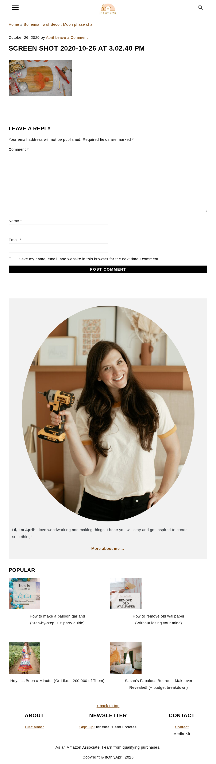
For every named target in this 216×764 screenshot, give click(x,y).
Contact (182, 727)
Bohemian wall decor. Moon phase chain (60, 24)
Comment (19, 149)
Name (15, 221)
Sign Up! (87, 727)
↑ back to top (108, 706)
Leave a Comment (71, 37)
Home (14, 24)
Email (15, 240)
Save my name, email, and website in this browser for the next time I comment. (89, 259)
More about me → (108, 548)
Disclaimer (34, 727)
